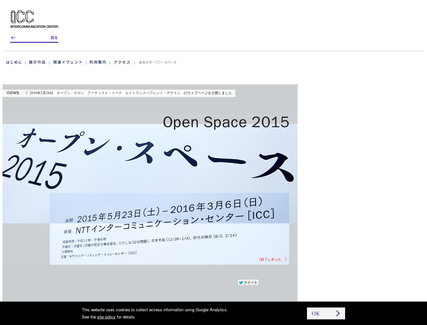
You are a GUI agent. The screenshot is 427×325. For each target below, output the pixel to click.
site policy (106, 317)
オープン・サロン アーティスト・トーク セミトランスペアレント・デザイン (118, 93)
